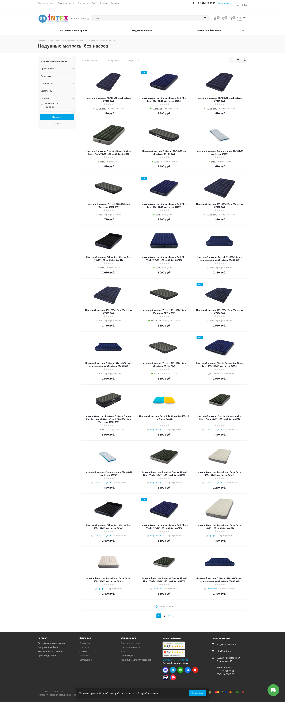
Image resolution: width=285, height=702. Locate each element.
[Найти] (205, 18)
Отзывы (83, 651)
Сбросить (57, 123)
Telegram (173, 670)
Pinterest (165, 677)
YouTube (195, 670)
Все (169, 616)
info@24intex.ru (224, 651)
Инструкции (127, 655)
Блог (123, 651)
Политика (84, 655)
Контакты (84, 647)
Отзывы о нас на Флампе (175, 659)
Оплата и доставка (130, 643)
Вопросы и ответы (130, 647)
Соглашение (85, 659)
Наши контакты (221, 638)
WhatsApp (180, 670)
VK (188, 670)
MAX (165, 670)
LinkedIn (173, 677)
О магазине (85, 643)
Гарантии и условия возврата (136, 659)
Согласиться (197, 693)
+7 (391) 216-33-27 (227, 644)
